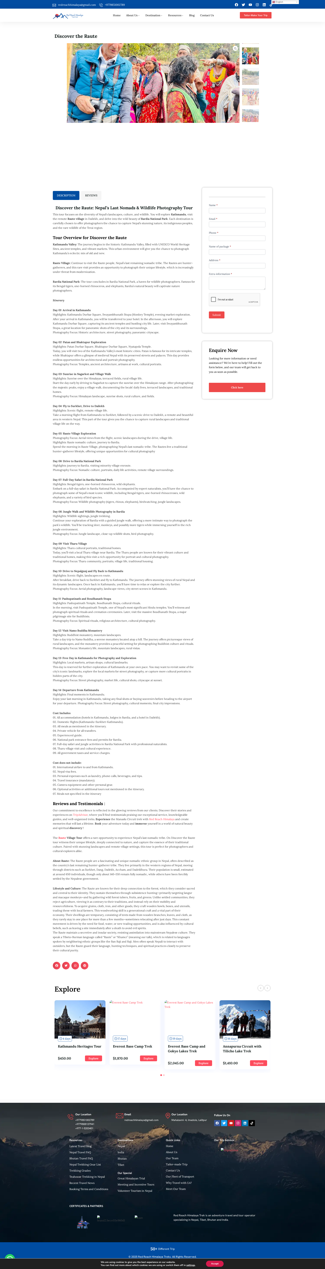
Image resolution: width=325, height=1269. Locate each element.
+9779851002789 (115, 4)
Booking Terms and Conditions (88, 1189)
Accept (215, 1263)
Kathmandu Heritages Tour (79, 1046)
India (121, 1152)
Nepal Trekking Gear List (85, 1164)
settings (190, 1265)
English (279, 2)
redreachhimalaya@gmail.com (77, 4)
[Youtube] (250, 5)
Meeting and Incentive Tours (136, 1184)
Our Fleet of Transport (180, 1176)
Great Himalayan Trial (131, 1178)
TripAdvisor (80, 814)
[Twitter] (243, 5)
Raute (62, 837)
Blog (192, 15)
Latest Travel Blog (80, 1146)
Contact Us (207, 15)
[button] (161, 1075)
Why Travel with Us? (179, 1182)
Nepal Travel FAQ (80, 1152)
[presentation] (261, 988)
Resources (174, 15)
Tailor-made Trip (177, 1164)
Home (117, 15)
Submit (216, 315)
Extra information (220, 274)
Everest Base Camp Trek (132, 1046)
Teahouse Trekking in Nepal (87, 1176)
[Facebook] (236, 5)
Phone (213, 232)
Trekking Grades (80, 1170)
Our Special (125, 1173)
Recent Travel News (81, 1183)
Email (213, 218)
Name (213, 205)
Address (214, 260)
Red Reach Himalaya (162, 819)
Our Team (172, 1158)
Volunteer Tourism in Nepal (135, 1190)
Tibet (121, 1164)
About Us (132, 15)
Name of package (220, 246)
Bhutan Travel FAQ (81, 1158)
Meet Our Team (176, 1189)
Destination (152, 15)
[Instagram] (257, 5)
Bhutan (122, 1158)
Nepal (121, 1146)
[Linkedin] (264, 5)
